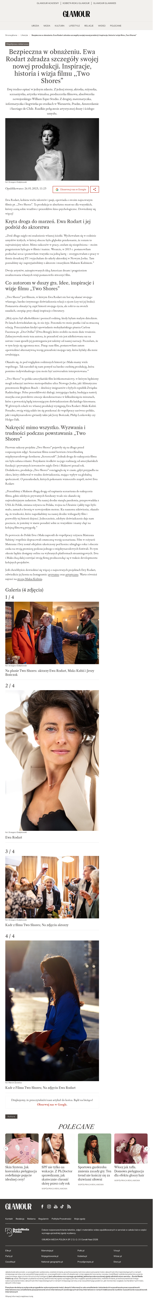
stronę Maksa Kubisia (29, 579)
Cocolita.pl (10, 1261)
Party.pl (8, 1256)
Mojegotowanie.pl (49, 1256)
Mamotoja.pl (47, 1250)
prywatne (53, 574)
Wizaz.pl (118, 1256)
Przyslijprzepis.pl (85, 1261)
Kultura (11, 1116)
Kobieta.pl (82, 1256)
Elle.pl (8, 1250)
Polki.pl (81, 1250)
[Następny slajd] (147, 1148)
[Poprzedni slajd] (6, 1148)
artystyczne (71, 574)
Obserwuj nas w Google (73, 189)
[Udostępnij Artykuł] (94, 189)
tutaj (31, 1296)
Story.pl (117, 1261)
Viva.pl (117, 1250)
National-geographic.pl (52, 1261)
